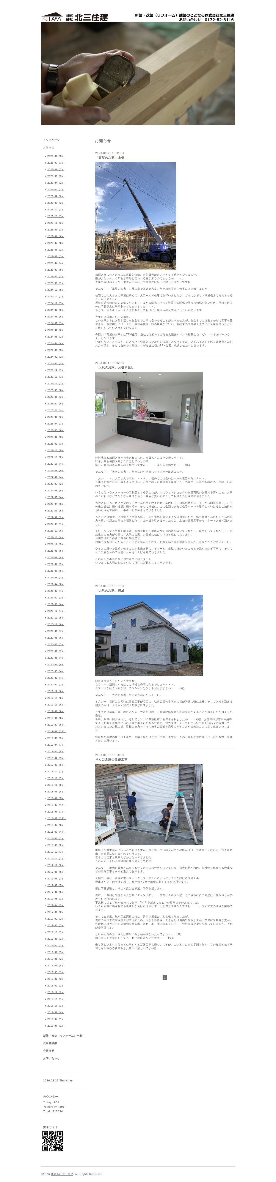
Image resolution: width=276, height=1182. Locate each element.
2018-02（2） (55, 838)
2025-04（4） (55, 263)
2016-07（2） (55, 945)
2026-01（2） (55, 203)
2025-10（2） (55, 223)
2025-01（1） (55, 283)
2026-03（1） (55, 189)
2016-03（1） (55, 972)
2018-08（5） (55, 798)
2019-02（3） (55, 758)
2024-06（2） (55, 330)
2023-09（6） (55, 390)
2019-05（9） (55, 738)
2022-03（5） (55, 510)
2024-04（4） (55, 343)
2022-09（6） (55, 470)
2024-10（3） (55, 303)
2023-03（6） (55, 430)
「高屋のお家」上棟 (109, 157)
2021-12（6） (55, 530)
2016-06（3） (55, 952)
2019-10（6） (55, 704)
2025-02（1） (55, 276)
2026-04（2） (55, 182)
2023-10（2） (55, 383)
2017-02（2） (55, 918)
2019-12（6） (55, 691)
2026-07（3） (55, 162)
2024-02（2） (55, 356)
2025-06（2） (55, 249)
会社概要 (48, 1050)
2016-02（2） (55, 979)
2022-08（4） (55, 477)
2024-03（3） (55, 350)
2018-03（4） (55, 831)
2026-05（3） (55, 176)
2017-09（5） (55, 872)
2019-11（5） (55, 698)
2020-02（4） (55, 678)
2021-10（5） (55, 544)
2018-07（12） (56, 805)
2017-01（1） (55, 925)
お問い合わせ (51, 1058)
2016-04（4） (55, 965)
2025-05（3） (55, 256)
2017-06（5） (55, 892)
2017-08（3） (55, 878)
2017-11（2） (55, 858)
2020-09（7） (55, 631)
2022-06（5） (55, 490)
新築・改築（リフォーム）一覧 (62, 1035)
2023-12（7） (55, 370)
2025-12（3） (55, 209)
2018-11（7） (55, 778)
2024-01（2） (55, 363)
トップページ (51, 139)
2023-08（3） (55, 397)
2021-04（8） (55, 584)
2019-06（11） (56, 731)
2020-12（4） (55, 611)
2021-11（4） (55, 537)
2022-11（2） (55, 457)
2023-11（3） (55, 377)
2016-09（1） (55, 938)
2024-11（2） (55, 296)
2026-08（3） (55, 156)
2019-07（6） (55, 724)
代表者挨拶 (50, 1043)
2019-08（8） (55, 718)
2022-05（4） (55, 497)
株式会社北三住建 (62, 1174)
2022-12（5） (55, 450)
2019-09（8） (55, 711)
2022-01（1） (55, 524)
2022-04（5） (55, 504)
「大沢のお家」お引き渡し (114, 367)
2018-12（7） (55, 771)
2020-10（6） (55, 624)
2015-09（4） (55, 1012)
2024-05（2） (55, 336)
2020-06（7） (55, 651)
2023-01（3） (55, 443)
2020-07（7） (55, 644)
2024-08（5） (55, 316)
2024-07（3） (55, 323)
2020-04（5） (55, 664)
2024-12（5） (55, 290)
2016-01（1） (55, 985)
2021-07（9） (55, 564)
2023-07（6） (55, 403)
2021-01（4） (55, 604)
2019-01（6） (55, 765)
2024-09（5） (55, 310)
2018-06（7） (55, 811)
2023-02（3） (55, 437)
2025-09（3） (55, 229)
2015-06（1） (55, 1025)
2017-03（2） (55, 912)
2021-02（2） (55, 597)
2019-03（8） (55, 751)
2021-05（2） (55, 577)
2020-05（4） (55, 657)
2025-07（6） (55, 243)
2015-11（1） (55, 999)
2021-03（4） (55, 591)
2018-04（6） (55, 825)
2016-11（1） (55, 932)
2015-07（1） (55, 1019)
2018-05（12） (56, 818)
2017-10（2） (55, 865)
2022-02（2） (55, 517)
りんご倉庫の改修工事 (111, 759)
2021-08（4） (55, 557)
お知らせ (48, 147)
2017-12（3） (55, 852)
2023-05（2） (55, 417)
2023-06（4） (55, 410)
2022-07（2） (55, 484)
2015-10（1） (55, 1005)
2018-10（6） (55, 785)
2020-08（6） (55, 637)
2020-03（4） (55, 671)
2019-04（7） (55, 744)
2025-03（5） (55, 269)
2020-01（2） (55, 684)
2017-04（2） (55, 905)
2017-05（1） (55, 898)
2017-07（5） (55, 885)
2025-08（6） (55, 236)
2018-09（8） (55, 791)
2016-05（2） (55, 959)
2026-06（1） (55, 169)
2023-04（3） (55, 423)
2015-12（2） (55, 992)
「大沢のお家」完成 (109, 590)
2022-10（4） (55, 463)
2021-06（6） (55, 571)
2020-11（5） (55, 617)
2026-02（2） (55, 196)
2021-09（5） (55, 550)
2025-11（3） (55, 216)
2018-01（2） (55, 845)
